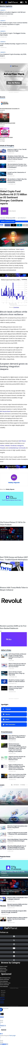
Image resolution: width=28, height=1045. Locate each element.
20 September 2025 (13, 676)
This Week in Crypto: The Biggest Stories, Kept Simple (13, 34)
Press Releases (4, 981)
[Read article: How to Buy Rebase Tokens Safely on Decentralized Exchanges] (3, 841)
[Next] (3, 1017)
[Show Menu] (2, 2)
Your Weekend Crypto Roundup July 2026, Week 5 (13, 55)
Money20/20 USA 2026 (6, 137)
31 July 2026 (2, 58)
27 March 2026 (10, 152)
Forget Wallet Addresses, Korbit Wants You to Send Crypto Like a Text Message (13, 819)
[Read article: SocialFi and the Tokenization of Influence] (3, 174)
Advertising (3, 968)
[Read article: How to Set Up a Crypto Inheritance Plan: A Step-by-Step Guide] (4, 673)
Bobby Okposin (14, 482)
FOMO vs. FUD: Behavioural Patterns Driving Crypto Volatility (16, 688)
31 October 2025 (10, 176)
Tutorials (22, 784)
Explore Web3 (3, 966)
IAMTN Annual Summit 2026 (7, 123)
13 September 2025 (12, 683)
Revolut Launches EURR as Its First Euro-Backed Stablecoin (17, 905)
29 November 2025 (11, 169)
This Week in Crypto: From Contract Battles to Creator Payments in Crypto (13, 23)
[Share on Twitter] (13, 225)
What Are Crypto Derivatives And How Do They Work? (17, 826)
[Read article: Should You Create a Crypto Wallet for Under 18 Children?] (4, 681)
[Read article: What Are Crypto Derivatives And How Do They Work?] (3, 827)
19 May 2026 (10, 829)
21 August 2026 (3, 26)
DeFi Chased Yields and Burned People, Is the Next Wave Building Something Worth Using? (17, 656)
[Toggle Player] (0, 1024)
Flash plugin (12, 1035)
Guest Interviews (4, 979)
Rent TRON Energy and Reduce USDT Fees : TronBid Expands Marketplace (17, 737)
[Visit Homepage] (11, 2)
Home (1, 189)
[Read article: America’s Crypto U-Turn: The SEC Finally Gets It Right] (3, 151)
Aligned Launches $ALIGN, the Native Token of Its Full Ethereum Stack (17, 758)
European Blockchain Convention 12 (9, 108)
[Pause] (2, 1017)
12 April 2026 (10, 851)
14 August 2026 (3, 37)
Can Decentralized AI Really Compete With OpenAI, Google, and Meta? (13, 911)
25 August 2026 (3, 16)
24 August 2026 (12, 753)
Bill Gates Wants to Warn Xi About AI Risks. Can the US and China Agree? (17, 919)
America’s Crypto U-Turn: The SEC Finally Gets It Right (17, 150)
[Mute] (0, 1034)
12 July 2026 (11, 668)
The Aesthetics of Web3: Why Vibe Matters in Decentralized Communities (17, 180)
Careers (3, 994)
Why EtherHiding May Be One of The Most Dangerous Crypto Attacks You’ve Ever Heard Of (16, 847)
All (12, 784)
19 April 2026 (10, 842)
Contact (3, 995)
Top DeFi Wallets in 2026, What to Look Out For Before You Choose (12, 800)
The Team (3, 992)
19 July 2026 (4, 822)
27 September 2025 (11, 184)
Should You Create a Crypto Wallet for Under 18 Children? (17, 680)
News (5, 189)
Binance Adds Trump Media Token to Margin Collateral (17, 898)
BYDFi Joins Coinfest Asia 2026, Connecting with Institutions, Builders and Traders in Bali (17, 776)
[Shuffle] (0, 1025)
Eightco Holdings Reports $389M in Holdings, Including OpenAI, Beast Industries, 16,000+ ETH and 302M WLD (17, 767)
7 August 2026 (3, 47)
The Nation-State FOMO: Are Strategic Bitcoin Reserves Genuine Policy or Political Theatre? (17, 157)
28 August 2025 (12, 691)
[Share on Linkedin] (19, 225)
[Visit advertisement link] (14, 77)
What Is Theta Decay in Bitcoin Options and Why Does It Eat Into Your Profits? (17, 665)
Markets (3, 10)
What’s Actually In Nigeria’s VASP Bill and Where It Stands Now (12, 13)
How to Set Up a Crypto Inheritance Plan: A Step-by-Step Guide (17, 673)
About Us (3, 990)
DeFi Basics (16, 784)
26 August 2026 (12, 740)
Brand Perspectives (5, 978)
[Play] (1, 1017)
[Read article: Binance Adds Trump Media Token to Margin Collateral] (3, 899)
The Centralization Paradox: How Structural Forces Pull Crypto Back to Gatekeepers (17, 165)
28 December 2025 (11, 161)
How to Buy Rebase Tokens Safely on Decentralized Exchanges (17, 840)
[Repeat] (2, 1025)
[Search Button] (26, 2)
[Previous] (0, 1017)
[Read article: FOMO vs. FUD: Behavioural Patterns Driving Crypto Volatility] (4, 688)
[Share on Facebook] (7, 225)
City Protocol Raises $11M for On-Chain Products (13, 872)
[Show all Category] (27, 784)
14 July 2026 (11, 660)
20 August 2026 (12, 771)
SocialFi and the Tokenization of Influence (16, 173)
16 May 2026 (10, 836)
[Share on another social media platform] (25, 225)
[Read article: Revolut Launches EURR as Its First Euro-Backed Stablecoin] (3, 906)
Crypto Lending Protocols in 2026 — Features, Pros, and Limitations (17, 833)
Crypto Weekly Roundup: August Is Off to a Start (13, 44)
